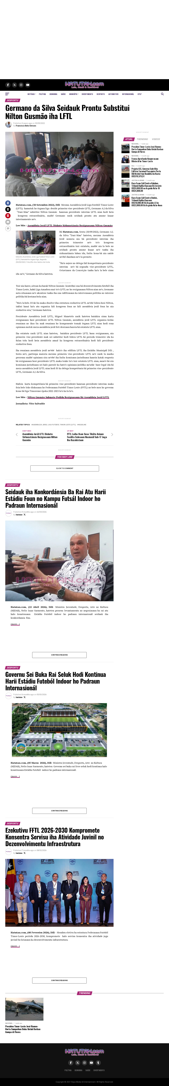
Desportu (101, 94)
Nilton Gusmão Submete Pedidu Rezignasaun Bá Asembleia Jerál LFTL (68, 397)
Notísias (31, 94)
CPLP (140, 94)
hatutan (19, 515)
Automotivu (113, 94)
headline (82, 425)
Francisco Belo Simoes (26, 126)
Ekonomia (53, 94)
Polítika (42, 94)
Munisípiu (73, 94)
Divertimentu (87, 94)
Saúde (63, 94)
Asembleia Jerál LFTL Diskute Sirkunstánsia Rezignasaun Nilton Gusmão (70, 225)
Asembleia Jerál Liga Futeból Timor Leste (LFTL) (54, 425)
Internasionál (128, 94)
